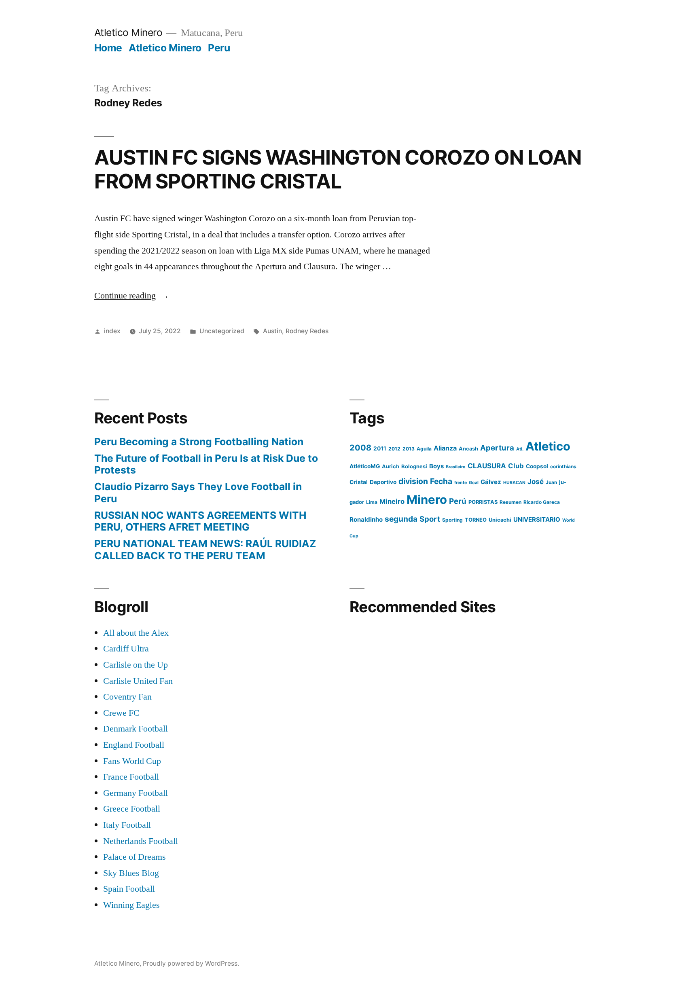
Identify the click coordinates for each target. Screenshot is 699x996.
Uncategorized (221, 331)
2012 (394, 449)
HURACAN (514, 482)
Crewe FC (121, 713)
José (535, 482)
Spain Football (129, 888)
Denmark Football (135, 728)
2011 (379, 448)
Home (108, 48)
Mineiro (392, 501)
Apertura (497, 447)
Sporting (452, 520)
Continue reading (131, 295)
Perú (457, 501)
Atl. (519, 449)
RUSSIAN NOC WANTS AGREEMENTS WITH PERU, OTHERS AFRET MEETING (200, 521)
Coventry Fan (127, 696)
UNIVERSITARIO (536, 519)
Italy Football (127, 825)
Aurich (390, 466)
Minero (427, 500)
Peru (219, 48)
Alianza (445, 448)
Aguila (424, 449)
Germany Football (135, 793)
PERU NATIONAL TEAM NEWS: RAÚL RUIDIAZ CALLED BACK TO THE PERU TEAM (205, 549)
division (413, 481)
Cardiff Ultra (126, 648)
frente (460, 482)
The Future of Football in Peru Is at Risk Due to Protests (206, 464)
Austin (272, 331)
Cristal (359, 482)
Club (516, 466)
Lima (371, 502)
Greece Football (131, 808)
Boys (436, 466)
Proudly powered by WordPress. (191, 963)
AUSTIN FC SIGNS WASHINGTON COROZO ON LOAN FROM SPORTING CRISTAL (337, 169)
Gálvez (491, 482)
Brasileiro (456, 466)
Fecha (441, 481)
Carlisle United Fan (138, 681)
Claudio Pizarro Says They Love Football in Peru (198, 492)
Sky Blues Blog (131, 873)
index (112, 331)
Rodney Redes (307, 331)
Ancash (468, 449)
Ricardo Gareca (541, 502)
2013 (408, 449)
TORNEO (476, 520)
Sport (429, 518)
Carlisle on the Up (135, 664)
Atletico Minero (128, 32)
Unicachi (500, 520)
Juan (551, 482)
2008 (360, 448)
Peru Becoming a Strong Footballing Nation (198, 442)
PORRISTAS (483, 502)
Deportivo (383, 482)
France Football (131, 776)
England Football (133, 745)
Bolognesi (414, 466)
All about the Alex (136, 633)
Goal (474, 482)
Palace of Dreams (134, 857)
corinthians (563, 466)
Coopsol (537, 466)
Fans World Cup (132, 761)
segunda (401, 519)
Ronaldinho (366, 519)
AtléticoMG (365, 466)
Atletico (547, 446)
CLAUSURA (487, 466)
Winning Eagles (131, 905)
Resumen (510, 502)
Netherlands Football (140, 841)
